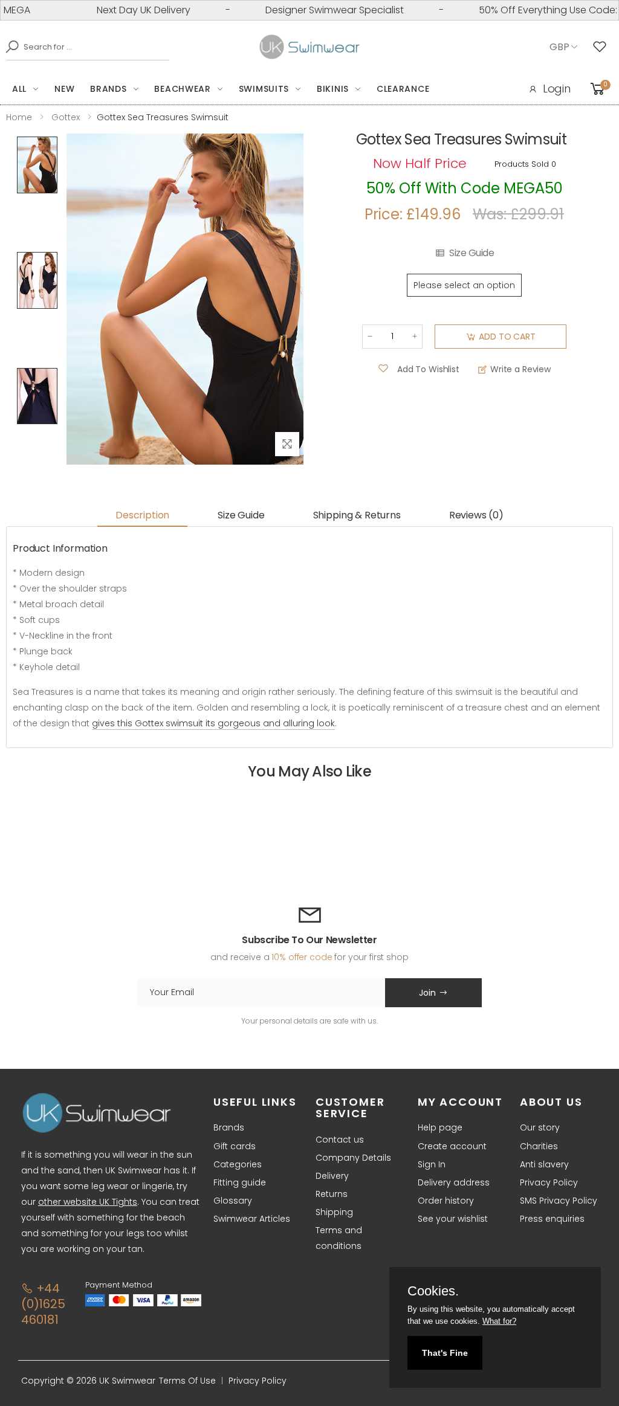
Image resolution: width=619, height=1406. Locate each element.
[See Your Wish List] (602, 47)
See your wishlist (453, 1219)
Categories (237, 1164)
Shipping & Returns (357, 515)
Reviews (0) (476, 515)
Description (142, 515)
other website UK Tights (87, 1202)
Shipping (334, 1212)
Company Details (353, 1158)
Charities (539, 1146)
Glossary (232, 1201)
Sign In (432, 1164)
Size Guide (471, 253)
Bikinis (333, 89)
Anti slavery (544, 1164)
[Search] (9, 46)
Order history (446, 1201)
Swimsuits (264, 89)
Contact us (340, 1140)
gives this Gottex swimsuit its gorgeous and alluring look (213, 723)
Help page (440, 1127)
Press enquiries (552, 1219)
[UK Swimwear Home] (310, 47)
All (19, 89)
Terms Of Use (187, 1381)
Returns (332, 1194)
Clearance (403, 89)
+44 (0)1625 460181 (43, 1304)
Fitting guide (239, 1182)
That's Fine (445, 1353)
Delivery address (454, 1182)
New (64, 89)
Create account (452, 1146)
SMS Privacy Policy (558, 1201)
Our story (540, 1127)
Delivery (332, 1176)
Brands (108, 89)
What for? (499, 1321)
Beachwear (182, 89)
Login (557, 88)
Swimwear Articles (251, 1219)
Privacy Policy (549, 1182)
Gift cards (234, 1146)
